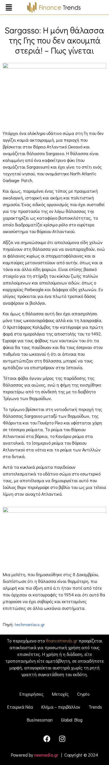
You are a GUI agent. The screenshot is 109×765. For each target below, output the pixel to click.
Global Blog (71, 720)
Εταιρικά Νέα (20, 707)
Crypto (83, 694)
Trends (95, 707)
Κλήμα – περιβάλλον (60, 707)
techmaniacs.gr (30, 624)
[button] (8, 8)
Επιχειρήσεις (32, 694)
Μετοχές (60, 694)
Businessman (40, 720)
